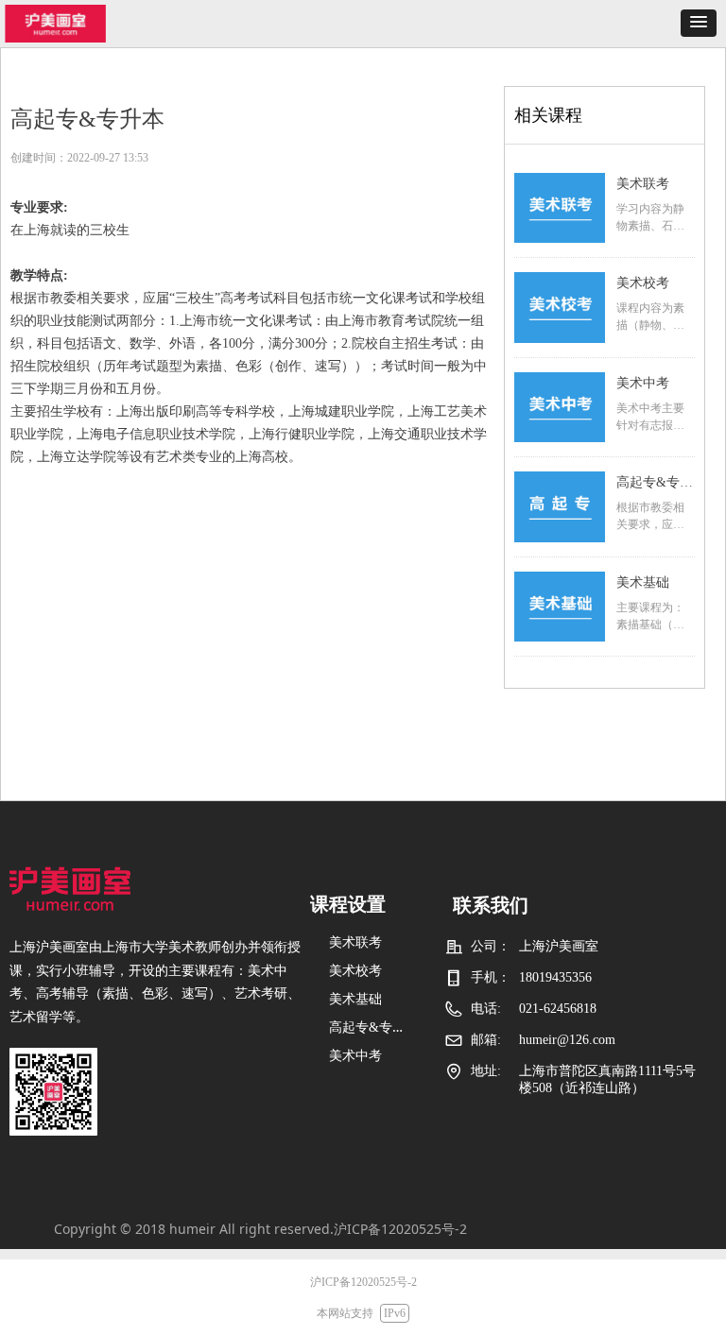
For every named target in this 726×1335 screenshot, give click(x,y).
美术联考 (642, 184)
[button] (699, 23)
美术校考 (642, 283)
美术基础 (642, 582)
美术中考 (642, 383)
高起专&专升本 (654, 484)
